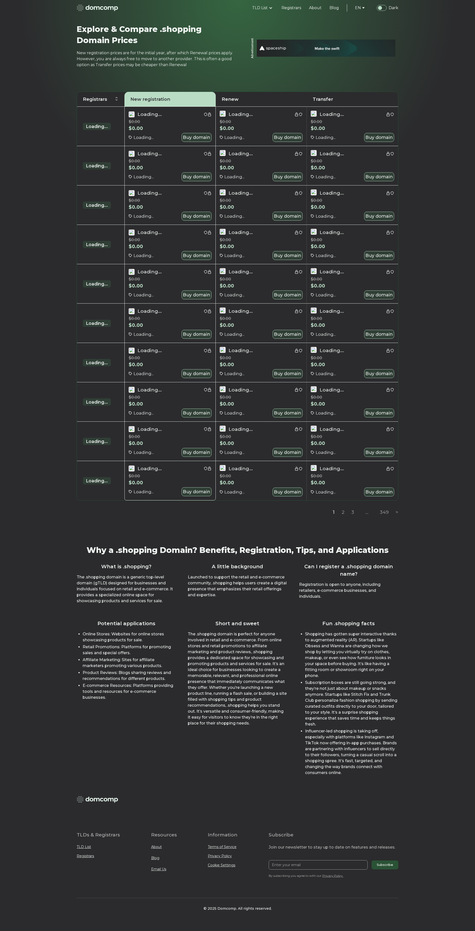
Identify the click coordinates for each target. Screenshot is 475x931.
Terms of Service (222, 847)
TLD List (84, 847)
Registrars (85, 856)
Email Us (158, 869)
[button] (262, 8)
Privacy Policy (220, 856)
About (156, 847)
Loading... (97, 126)
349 (384, 512)
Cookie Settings (221, 865)
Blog (155, 858)
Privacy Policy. (332, 876)
